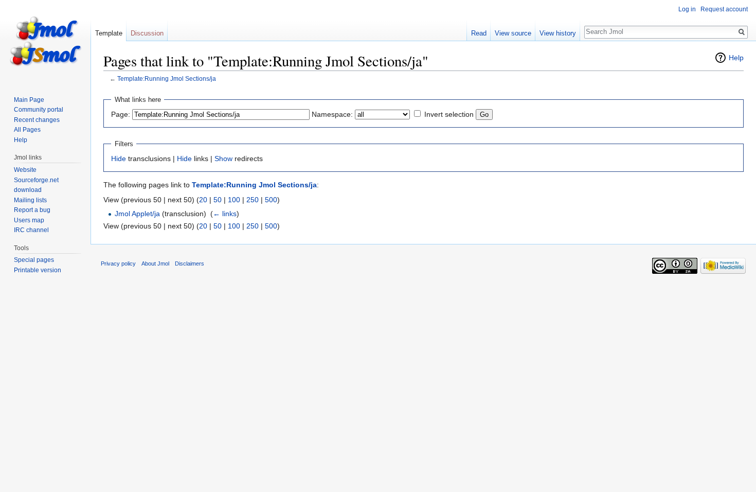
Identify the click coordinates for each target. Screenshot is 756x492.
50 (217, 200)
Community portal (38, 109)
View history (557, 33)
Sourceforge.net (36, 180)
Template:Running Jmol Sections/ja (166, 78)
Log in (687, 9)
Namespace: (332, 114)
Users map (29, 220)
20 (203, 200)
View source (513, 33)
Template (108, 33)
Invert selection (449, 114)
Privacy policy (118, 263)
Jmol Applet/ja (137, 213)
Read (479, 33)
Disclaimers (189, 263)
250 (252, 200)
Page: (120, 114)
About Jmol (155, 263)
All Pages (27, 129)
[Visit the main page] (45, 41)
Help (736, 58)
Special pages (34, 259)
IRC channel (31, 230)
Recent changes (37, 120)
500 (271, 200)
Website (25, 169)
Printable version (37, 270)
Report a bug (32, 210)
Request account (724, 9)
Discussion (147, 33)
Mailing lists (30, 200)
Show (223, 158)
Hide (118, 158)
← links (225, 213)
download (28, 190)
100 (234, 200)
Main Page (29, 99)
